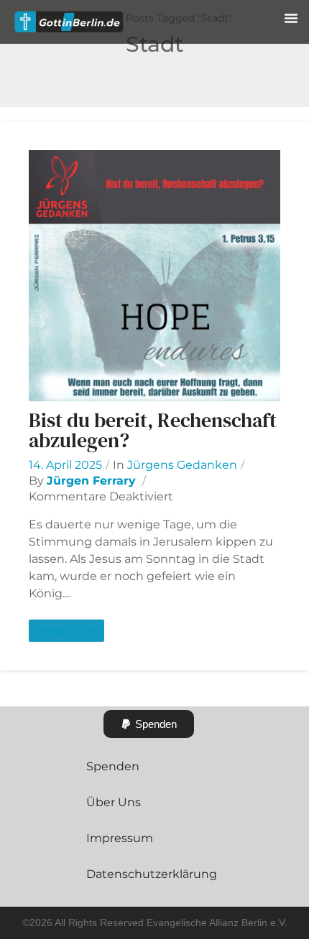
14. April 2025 (65, 465)
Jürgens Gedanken (182, 465)
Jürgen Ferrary (91, 480)
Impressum (119, 838)
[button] (291, 18)
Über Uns (113, 802)
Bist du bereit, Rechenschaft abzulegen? (153, 430)
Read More (66, 630)
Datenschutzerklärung (151, 874)
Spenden (112, 766)
